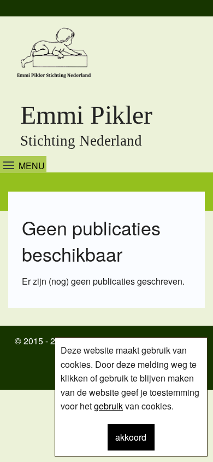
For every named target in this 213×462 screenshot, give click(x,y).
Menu (32, 165)
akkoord (130, 437)
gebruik (108, 406)
